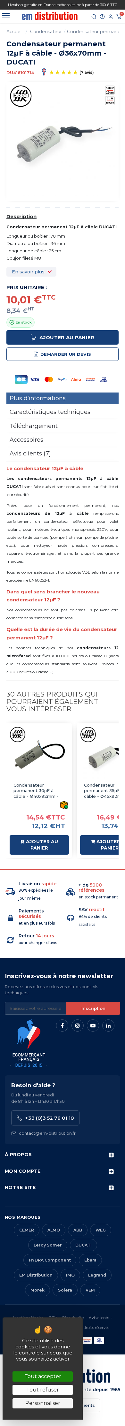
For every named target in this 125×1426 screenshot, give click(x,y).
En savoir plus (28, 272)
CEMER (26, 1230)
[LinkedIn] (108, 1025)
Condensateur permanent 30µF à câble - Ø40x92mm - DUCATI (36, 790)
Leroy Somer (48, 1245)
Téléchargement (34, 426)
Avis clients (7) (30, 453)
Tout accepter (42, 1376)
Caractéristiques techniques (50, 412)
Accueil (14, 31)
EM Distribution (36, 1275)
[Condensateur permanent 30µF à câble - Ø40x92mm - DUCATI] (39, 756)
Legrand (97, 1275)
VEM (90, 1290)
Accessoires (26, 439)
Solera (65, 1290)
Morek (37, 1290)
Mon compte (22, 1171)
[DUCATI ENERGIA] (21, 95)
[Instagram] (77, 1025)
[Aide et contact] (102, 16)
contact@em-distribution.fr (47, 1133)
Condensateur (46, 31)
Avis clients (99, 1317)
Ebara (90, 1260)
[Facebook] (62, 1025)
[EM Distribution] (49, 16)
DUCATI (83, 1245)
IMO (70, 1275)
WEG (101, 1230)
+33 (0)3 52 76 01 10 (49, 1118)
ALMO (53, 1230)
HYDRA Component (50, 1260)
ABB (77, 1230)
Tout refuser (42, 1390)
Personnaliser (42, 1403)
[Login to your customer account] (110, 16)
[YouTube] (93, 1025)
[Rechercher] (94, 16)
